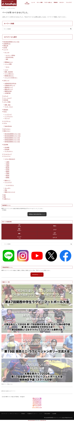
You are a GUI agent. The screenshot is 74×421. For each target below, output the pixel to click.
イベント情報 (8, 64)
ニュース (33, 2)
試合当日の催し (10, 57)
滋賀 (4, 197)
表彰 (7, 59)
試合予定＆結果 (27, 3)
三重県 (7, 162)
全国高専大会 (6, 43)
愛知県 (7, 167)
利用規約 (23, 413)
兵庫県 (7, 173)
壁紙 (6, 190)
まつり (7, 67)
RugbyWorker (8, 126)
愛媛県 (7, 171)
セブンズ (5, 96)
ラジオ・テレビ (9, 106)
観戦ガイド (7, 180)
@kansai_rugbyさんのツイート (8, 391)
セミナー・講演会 (10, 55)
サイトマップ (4, 413)
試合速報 (7, 147)
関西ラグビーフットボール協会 (57, 417)
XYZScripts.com (43, 420)
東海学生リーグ (9, 87)
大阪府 (7, 164)
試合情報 (5, 144)
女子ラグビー (6, 129)
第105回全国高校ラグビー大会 (12, 135)
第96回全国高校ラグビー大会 (12, 137)
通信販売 (56, 2)
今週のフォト (6, 198)
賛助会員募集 (47, 413)
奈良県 (7, 169)
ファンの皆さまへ (9, 73)
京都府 (7, 165)
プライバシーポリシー (14, 413)
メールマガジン (10, 185)
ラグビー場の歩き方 (10, 159)
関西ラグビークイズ (10, 192)
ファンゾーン (6, 156)
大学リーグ (6, 80)
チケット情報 (39, 2)
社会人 (5, 111)
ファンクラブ (69, 2)
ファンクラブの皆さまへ (11, 77)
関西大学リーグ (9, 89)
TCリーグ (7, 118)
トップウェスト (9, 116)
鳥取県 (7, 175)
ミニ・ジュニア (7, 98)
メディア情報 (6, 102)
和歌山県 (5, 45)
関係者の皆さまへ (9, 75)
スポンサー (61, 2)
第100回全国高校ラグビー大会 (11, 41)
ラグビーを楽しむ (48, 2)
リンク (40, 413)
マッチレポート (9, 151)
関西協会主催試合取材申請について (37, 214)
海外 (4, 195)
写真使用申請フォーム (37, 274)
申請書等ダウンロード (32, 413)
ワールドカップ (7, 154)
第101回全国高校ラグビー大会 (12, 133)
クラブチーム (6, 121)
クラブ (6, 69)
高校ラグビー (6, 131)
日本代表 (5, 100)
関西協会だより (9, 62)
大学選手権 (7, 93)
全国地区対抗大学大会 (10, 83)
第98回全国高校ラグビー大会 (12, 139)
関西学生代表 (8, 91)
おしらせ (7, 52)
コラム (5, 123)
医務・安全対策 (9, 71)
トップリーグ (8, 114)
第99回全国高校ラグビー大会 (12, 141)
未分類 (5, 47)
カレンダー (7, 188)
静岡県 (7, 177)
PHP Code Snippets (31, 420)
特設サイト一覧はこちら (7, 384)
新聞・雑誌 (7, 104)
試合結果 (7, 149)
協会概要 (54, 413)
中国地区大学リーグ (10, 85)
